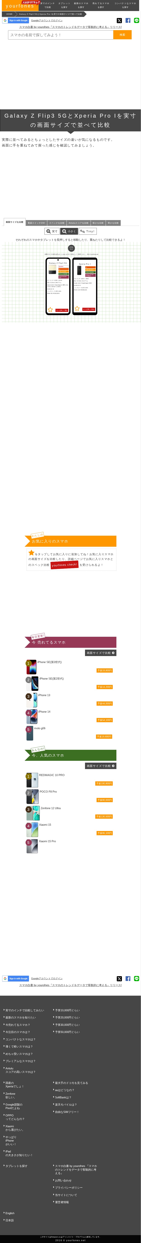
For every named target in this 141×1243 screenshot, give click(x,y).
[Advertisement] (70, 74)
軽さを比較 (98, 223)
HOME (9, 14)
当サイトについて (66, 1195)
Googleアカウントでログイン (47, 20)
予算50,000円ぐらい (67, 1032)
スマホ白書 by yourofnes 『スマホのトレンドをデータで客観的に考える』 (76, 1169)
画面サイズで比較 (99, 652)
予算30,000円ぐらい (67, 1024)
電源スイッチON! (36, 223)
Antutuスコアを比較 (79, 223)
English (10, 1213)
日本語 (10, 1220)
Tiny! (90, 231)
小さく (72, 231)
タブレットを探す (17, 1165)
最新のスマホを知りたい (21, 1017)
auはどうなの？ (65, 1090)
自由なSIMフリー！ (67, 1111)
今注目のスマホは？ (18, 1032)
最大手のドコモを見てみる (71, 1082)
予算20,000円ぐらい (67, 1017)
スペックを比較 (57, 223)
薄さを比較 (113, 223)
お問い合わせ (63, 1180)
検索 (122, 34)
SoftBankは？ (63, 1097)
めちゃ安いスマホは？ (19, 1053)
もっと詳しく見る (61, 310)
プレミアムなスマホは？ (21, 1061)
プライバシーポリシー (69, 1187)
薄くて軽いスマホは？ (19, 1046)
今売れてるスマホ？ (18, 1024)
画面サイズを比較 (15, 222)
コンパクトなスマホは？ (21, 1039)
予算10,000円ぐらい (67, 1010)
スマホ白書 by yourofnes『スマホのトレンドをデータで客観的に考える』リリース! (70, 26)
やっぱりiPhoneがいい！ (11, 1140)
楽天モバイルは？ (66, 1104)
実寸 (54, 231)
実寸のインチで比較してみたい (25, 1010)
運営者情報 (62, 1202)
